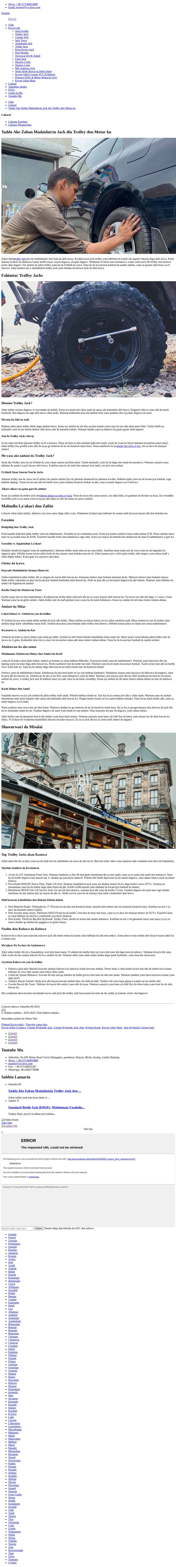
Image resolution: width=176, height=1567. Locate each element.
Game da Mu (15, 92)
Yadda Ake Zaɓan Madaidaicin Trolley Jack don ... (44, 1091)
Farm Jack (20, 58)
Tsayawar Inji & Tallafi (27, 55)
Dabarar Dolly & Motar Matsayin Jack (36, 77)
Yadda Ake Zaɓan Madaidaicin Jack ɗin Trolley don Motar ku (41, 108)
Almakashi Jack (23, 43)
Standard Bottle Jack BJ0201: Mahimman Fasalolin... (46, 1107)
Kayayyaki (14, 27)
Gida (11, 24)
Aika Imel (6, 1122)
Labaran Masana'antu (19, 124)
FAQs (11, 89)
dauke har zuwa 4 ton (128, 446)
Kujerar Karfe (93, 1027)
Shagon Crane (23, 62)
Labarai (12, 83)
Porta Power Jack (24, 49)
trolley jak (19, 258)
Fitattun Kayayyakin (12, 1024)
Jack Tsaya (21, 40)
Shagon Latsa (22, 65)
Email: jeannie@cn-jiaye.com (24, 7)
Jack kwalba (22, 31)
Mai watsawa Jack (25, 68)
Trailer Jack (21, 46)
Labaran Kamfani (17, 121)
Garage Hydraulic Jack (39, 1027)
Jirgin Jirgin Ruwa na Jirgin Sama (33, 71)
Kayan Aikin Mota (25, 80)
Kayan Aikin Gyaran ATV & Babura (35, 74)
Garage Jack (22, 37)
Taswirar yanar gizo (36, 1024)
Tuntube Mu (15, 96)
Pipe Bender (22, 52)
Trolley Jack (21, 34)
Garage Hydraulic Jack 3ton (69, 1027)
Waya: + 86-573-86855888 (23, 4)
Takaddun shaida (17, 86)
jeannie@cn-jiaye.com (20, 1063)
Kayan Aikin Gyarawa (13, 1027)
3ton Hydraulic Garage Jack (139, 1027)
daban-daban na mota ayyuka (56, 495)
